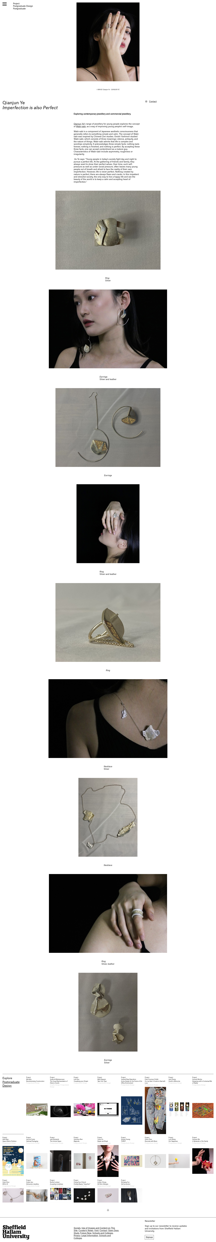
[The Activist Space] (60, 1157)
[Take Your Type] (108, 1105)
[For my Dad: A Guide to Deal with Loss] (155, 1105)
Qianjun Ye (13, 103)
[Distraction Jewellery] (36, 1191)
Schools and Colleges (102, 1233)
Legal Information (89, 1236)
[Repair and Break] (108, 1157)
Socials (77, 1228)
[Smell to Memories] (179, 1105)
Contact (153, 102)
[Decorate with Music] (155, 1157)
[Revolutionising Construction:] (36, 1105)
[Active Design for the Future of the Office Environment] (131, 1105)
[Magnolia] (84, 1157)
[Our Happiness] (179, 1157)
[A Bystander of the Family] (203, 1157)
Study (76, 1233)
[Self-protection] (131, 1191)
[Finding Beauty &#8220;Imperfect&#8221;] (84, 1191)
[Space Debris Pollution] (13, 1157)
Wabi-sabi (81, 127)
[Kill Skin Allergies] (108, 1191)
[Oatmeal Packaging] (36, 1157)
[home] (15, 1232)
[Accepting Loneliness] (60, 1191)
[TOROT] (131, 1157)
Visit (96, 1231)
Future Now (85, 1233)
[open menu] (4, 4)
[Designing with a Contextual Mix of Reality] (203, 1105)
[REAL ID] (13, 1191)
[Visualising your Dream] (84, 1105)
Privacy (77, 1236)
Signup (149, 1237)
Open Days (113, 1231)
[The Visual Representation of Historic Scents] (60, 1105)
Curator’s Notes (86, 1231)
